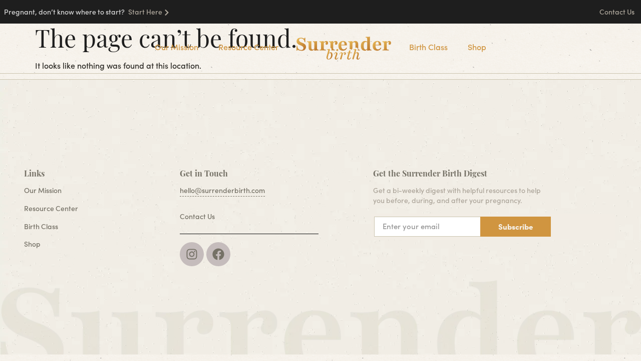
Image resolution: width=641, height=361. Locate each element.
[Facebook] (218, 254)
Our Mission (176, 47)
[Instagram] (192, 254)
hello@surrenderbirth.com (222, 190)
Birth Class (428, 47)
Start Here (145, 12)
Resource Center (248, 47)
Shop (477, 47)
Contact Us (617, 12)
